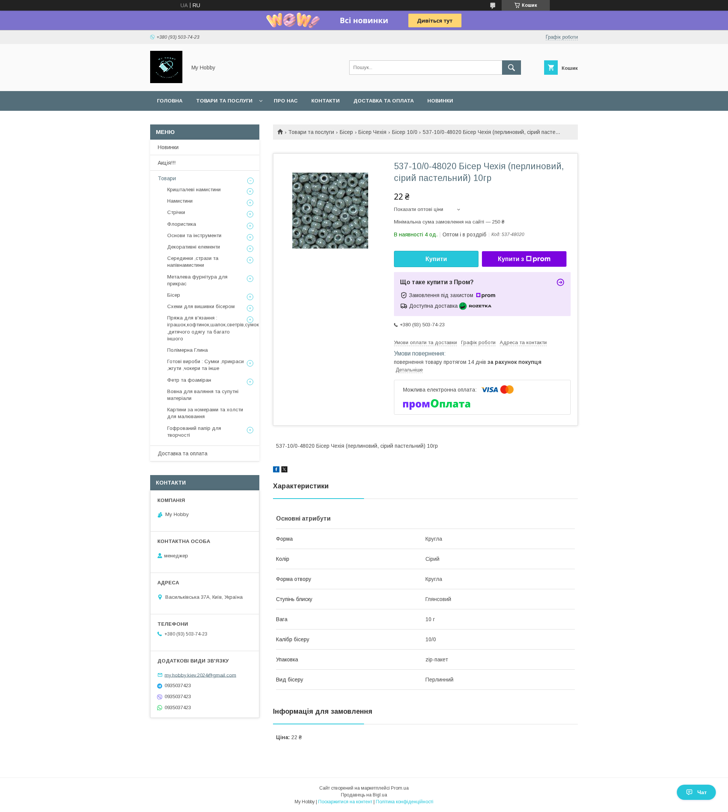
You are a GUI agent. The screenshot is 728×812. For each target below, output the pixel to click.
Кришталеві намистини (194, 189)
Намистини (180, 201)
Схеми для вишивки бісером (201, 306)
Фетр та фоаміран (189, 380)
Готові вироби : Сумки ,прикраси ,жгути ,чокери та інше (205, 365)
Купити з (511, 259)
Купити (436, 259)
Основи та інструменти (194, 235)
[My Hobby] (166, 81)
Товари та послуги (224, 101)
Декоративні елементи (193, 247)
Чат (702, 792)
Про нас (286, 101)
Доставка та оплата (383, 101)
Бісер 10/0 (404, 132)
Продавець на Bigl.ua (364, 795)
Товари (167, 178)
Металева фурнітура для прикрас (197, 280)
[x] (284, 470)
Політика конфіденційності (404, 801)
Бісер (346, 132)
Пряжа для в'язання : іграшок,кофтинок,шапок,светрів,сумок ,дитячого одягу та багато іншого (213, 328)
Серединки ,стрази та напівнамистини (192, 261)
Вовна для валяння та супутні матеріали (202, 395)
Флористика (181, 224)
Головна (169, 101)
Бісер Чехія (372, 132)
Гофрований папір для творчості (194, 431)
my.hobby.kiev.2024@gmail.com (200, 675)
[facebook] (276, 470)
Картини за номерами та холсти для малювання (205, 413)
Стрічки (176, 212)
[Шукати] (511, 67)
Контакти (325, 101)
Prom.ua (400, 788)
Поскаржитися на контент (345, 801)
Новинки (440, 101)
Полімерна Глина (187, 350)
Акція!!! (167, 163)
